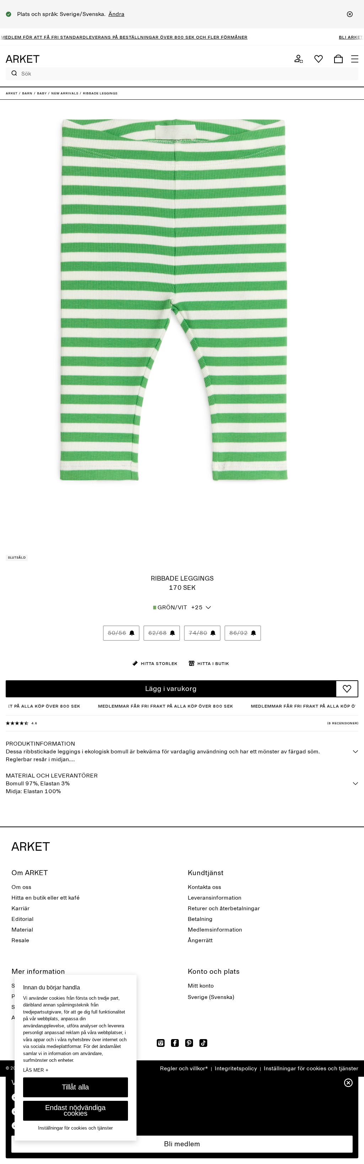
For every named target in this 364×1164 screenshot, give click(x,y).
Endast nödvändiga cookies (75, 1110)
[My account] (298, 59)
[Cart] (338, 59)
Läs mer (35, 1070)
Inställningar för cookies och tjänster (311, 1068)
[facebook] (175, 1043)
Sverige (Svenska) (211, 997)
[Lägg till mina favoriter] (347, 689)
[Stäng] (349, 14)
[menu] (354, 58)
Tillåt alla (75, 1087)
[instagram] (160, 1043)
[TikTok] (203, 1043)
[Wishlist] (318, 59)
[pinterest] (189, 1043)
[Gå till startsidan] (22, 59)
